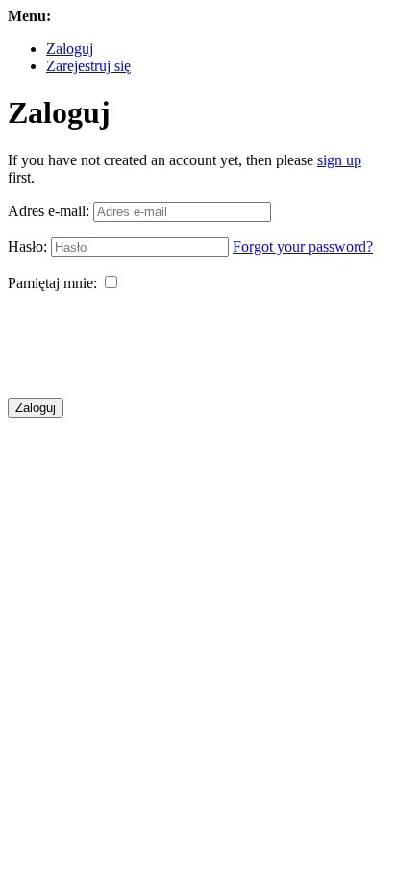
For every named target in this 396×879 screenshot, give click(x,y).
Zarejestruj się (88, 66)
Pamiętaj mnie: (52, 283)
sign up (339, 160)
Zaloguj (69, 48)
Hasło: (27, 246)
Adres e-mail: (48, 211)
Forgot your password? (303, 246)
